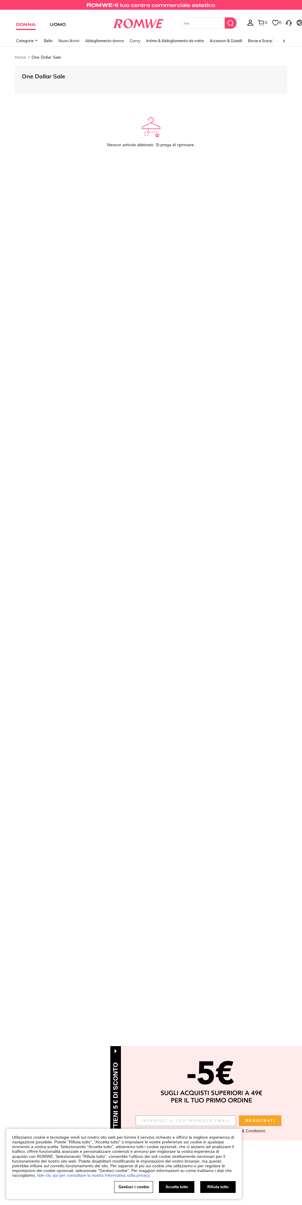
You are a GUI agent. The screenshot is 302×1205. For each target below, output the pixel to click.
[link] (151, 7)
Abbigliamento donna (104, 40)
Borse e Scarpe (261, 40)
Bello (48, 40)
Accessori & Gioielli (226, 40)
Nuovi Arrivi (68, 40)
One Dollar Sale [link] (46, 57)
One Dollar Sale (43, 76)
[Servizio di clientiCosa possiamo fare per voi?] (288, 22)
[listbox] (250, 22)
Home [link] (20, 57)
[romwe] (138, 22)
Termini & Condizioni (246, 1130)
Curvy (135, 40)
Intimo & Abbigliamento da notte (175, 40)
